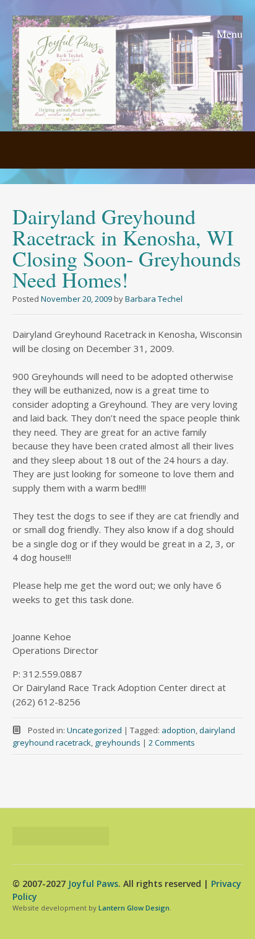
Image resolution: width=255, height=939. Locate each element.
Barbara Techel (154, 298)
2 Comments (172, 742)
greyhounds (117, 742)
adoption (179, 730)
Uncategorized (94, 730)
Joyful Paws (93, 883)
